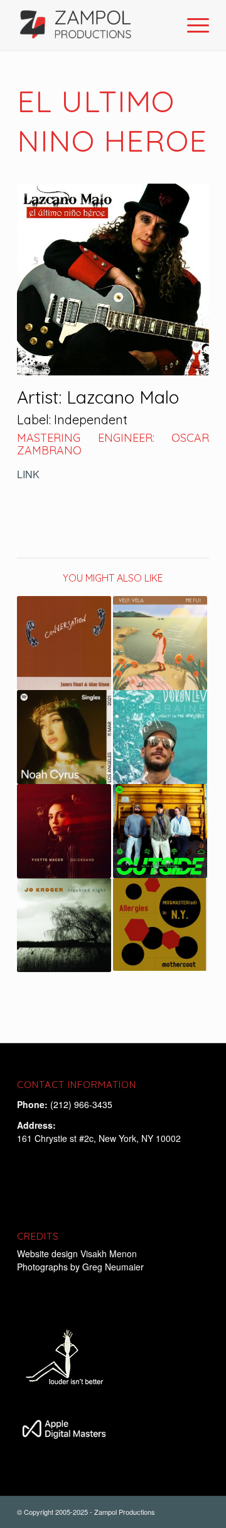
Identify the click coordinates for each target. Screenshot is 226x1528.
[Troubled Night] (64, 925)
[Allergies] (160, 924)
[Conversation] (64, 643)
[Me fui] (160, 643)
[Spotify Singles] (64, 737)
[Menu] (192, 25)
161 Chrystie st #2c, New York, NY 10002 (99, 1138)
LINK (28, 474)
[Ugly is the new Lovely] (160, 737)
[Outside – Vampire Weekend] (160, 831)
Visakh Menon (109, 1253)
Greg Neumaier (113, 1266)
